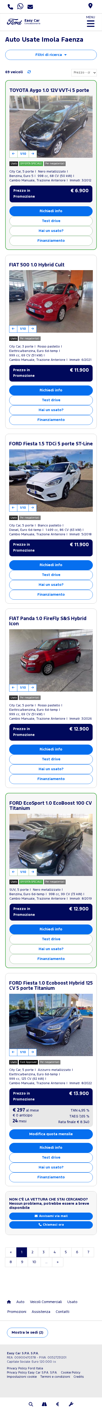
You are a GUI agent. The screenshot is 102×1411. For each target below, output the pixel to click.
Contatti (62, 1311)
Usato (72, 1302)
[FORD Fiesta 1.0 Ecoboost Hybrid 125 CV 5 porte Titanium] (51, 1025)
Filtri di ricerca (48, 54)
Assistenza (41, 1311)
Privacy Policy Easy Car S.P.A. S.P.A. (32, 1372)
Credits (79, 1377)
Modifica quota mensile (51, 1134)
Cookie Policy (70, 1372)
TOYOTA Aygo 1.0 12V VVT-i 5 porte (49, 90)
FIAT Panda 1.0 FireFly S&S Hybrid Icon (47, 621)
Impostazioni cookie (22, 1377)
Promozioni (16, 1311)
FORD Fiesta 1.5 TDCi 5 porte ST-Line (51, 444)
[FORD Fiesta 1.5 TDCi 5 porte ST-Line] (51, 480)
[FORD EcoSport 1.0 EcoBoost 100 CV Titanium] (51, 845)
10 (34, 1262)
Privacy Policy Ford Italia (25, 1368)
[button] (31, 1405)
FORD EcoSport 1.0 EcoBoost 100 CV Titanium (50, 806)
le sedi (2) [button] (27, 1332)
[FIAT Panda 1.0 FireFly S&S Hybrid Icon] (51, 660)
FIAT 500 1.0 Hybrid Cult (36, 265)
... (46, 1262)
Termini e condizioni (55, 1377)
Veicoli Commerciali (46, 1302)
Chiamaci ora (53, 1224)
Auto (20, 1302)
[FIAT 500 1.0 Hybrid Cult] (51, 301)
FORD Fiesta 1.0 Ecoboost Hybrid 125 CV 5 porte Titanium (51, 986)
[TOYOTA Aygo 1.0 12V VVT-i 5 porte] (51, 127)
